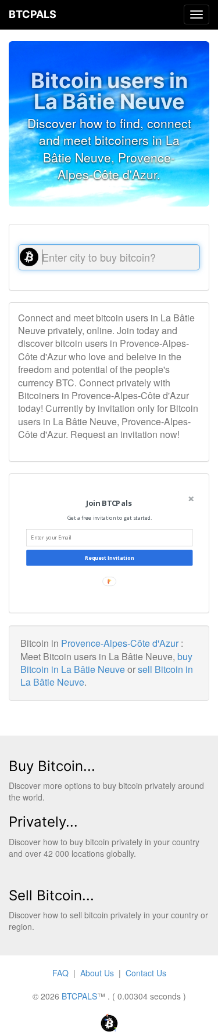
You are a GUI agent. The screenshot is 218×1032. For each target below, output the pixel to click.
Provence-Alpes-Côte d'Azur (119, 643)
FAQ (60, 973)
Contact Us (146, 973)
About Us (97, 973)
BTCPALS (32, 14)
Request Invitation (109, 558)
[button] (108, 503)
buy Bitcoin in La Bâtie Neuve (106, 663)
